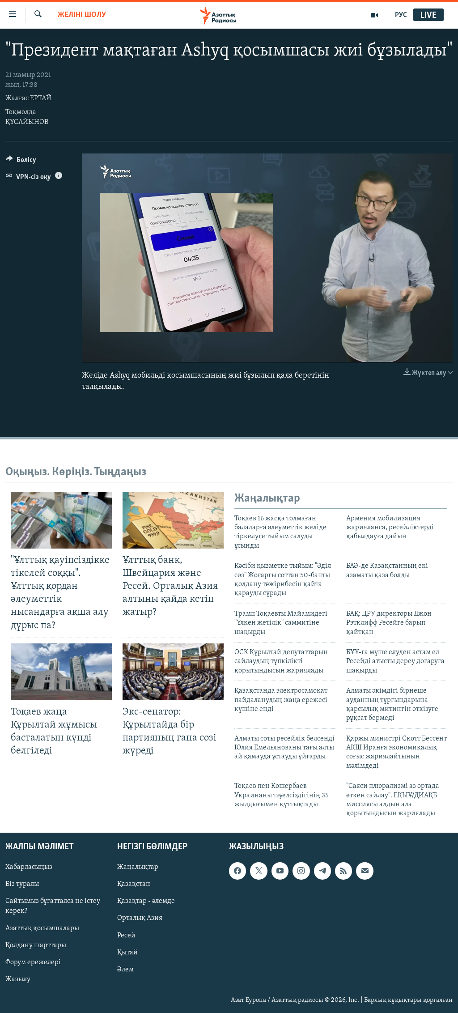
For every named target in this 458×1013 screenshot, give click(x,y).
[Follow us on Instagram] (301, 870)
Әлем (125, 969)
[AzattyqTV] (374, 15)
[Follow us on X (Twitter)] (258, 870)
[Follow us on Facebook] (237, 870)
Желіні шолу (82, 15)
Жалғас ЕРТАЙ (28, 98)
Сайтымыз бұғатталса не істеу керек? (52, 906)
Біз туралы (22, 884)
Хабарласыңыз (28, 867)
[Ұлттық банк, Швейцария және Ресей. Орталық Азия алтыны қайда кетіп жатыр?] (173, 520)
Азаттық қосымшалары (42, 928)
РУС (401, 15)
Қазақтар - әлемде (146, 901)
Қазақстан (133, 884)
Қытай (127, 952)
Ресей (126, 935)
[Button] (21, 161)
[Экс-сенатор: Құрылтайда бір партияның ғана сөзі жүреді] (173, 671)
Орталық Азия (139, 918)
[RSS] (343, 870)
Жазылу (17, 979)
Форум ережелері (33, 962)
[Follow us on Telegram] (322, 870)
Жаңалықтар (137, 867)
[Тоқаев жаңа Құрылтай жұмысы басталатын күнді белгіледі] (61, 671)
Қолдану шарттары (35, 945)
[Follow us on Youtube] (279, 870)
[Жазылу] (364, 870)
